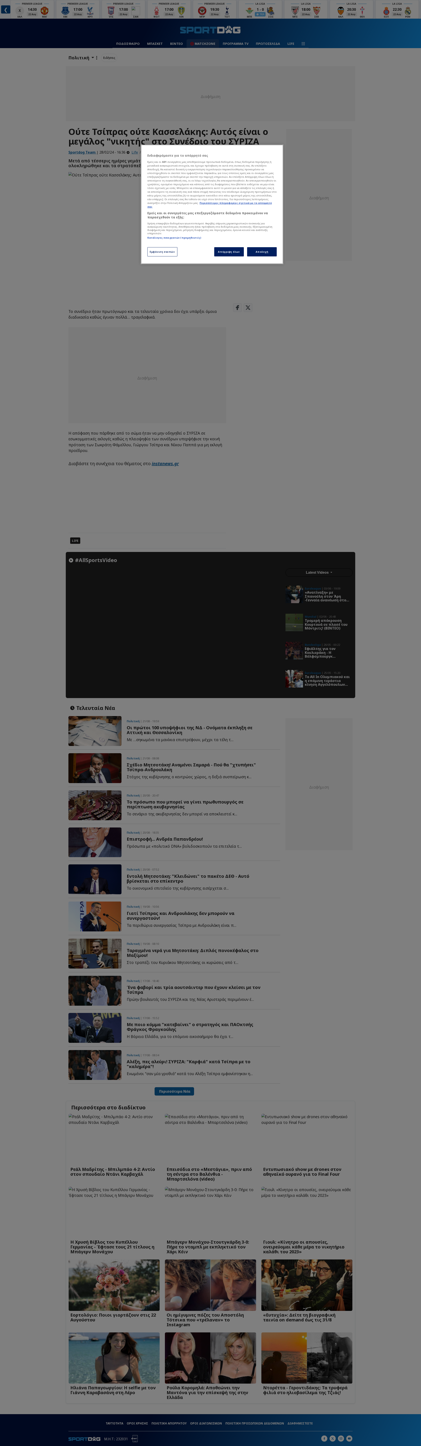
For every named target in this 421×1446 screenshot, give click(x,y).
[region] (212, 204)
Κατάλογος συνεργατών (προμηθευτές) (174, 237)
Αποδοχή (262, 251)
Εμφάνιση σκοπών (162, 251)
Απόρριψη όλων (229, 251)
